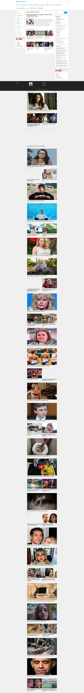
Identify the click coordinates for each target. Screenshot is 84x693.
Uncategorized (19, 19)
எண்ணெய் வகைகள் (59, 29)
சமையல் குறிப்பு (58, 39)
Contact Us (57, 73)
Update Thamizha (20, 1)
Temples (18, 17)
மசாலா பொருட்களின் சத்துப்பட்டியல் (61, 38)
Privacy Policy (58, 76)
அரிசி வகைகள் (19, 25)
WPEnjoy (47, 89)
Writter (32, 17)
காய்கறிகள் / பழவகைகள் (20, 27)
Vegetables (58, 23)
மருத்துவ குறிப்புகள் (19, 32)
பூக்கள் (57, 35)
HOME (17, 82)
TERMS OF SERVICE (20, 46)
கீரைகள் (57, 32)
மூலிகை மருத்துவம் (19, 34)
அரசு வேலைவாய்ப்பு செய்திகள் (19, 23)
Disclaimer (18, 43)
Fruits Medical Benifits (20, 15)
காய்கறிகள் (57, 31)
